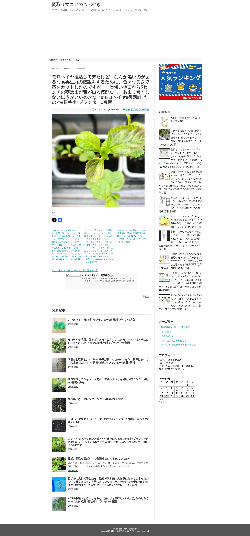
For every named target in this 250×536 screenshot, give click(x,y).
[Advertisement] (125, 36)
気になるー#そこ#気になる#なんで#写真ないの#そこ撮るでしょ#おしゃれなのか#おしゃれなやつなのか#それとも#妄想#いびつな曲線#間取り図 (180, 302)
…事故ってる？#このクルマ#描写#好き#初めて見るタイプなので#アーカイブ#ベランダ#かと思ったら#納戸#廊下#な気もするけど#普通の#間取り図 (180, 261)
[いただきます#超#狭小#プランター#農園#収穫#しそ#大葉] (59, 327)
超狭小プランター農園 (137, 109)
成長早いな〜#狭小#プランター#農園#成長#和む (96, 399)
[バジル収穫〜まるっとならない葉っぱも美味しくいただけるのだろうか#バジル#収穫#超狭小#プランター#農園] (59, 506)
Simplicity (133, 529)
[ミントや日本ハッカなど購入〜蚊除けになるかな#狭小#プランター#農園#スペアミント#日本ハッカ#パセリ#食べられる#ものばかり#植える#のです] (59, 446)
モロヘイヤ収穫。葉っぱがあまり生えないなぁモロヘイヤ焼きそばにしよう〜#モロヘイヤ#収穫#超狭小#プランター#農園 (108, 341)
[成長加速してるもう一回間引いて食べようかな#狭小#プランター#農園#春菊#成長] (59, 387)
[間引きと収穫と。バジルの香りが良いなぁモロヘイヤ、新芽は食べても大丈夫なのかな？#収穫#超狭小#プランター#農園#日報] (59, 367)
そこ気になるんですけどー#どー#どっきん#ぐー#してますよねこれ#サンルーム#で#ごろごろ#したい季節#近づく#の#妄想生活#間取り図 (180, 204)
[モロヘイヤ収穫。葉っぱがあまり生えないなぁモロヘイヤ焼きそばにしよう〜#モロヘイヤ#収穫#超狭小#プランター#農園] (59, 347)
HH (147, 296)
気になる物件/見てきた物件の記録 (179, 345)
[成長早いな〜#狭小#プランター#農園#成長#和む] (59, 407)
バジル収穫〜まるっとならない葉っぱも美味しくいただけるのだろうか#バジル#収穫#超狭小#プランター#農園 (108, 500)
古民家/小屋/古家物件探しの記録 (64, 60)
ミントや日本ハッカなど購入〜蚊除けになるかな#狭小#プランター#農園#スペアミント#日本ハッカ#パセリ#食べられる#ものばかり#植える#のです (108, 442)
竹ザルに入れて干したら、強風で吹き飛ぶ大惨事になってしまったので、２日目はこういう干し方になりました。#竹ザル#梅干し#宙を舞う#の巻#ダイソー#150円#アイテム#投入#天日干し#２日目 (108, 481)
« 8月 (161, 402)
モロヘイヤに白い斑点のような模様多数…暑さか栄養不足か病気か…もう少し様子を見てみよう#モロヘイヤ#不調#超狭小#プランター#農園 (131, 236)
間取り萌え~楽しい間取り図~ (176, 327)
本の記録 (166, 331)
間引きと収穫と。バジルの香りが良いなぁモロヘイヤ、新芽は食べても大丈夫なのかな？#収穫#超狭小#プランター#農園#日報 (108, 361)
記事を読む (73, 324)
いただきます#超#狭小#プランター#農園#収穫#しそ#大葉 (101, 319)
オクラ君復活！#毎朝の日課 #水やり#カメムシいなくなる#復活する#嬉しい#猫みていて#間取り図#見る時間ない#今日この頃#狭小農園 (180, 137)
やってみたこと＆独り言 (174, 340)
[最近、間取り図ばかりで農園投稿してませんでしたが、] (59, 466)
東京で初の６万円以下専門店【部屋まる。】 (75, 270)
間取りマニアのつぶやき (76, 4)
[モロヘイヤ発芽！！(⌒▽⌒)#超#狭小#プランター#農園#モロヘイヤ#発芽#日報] (59, 427)
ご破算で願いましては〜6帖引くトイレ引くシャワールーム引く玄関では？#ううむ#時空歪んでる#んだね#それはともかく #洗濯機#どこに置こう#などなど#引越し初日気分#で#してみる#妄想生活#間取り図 (180, 182)
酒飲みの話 (167, 336)
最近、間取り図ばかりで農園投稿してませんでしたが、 (100, 458)
